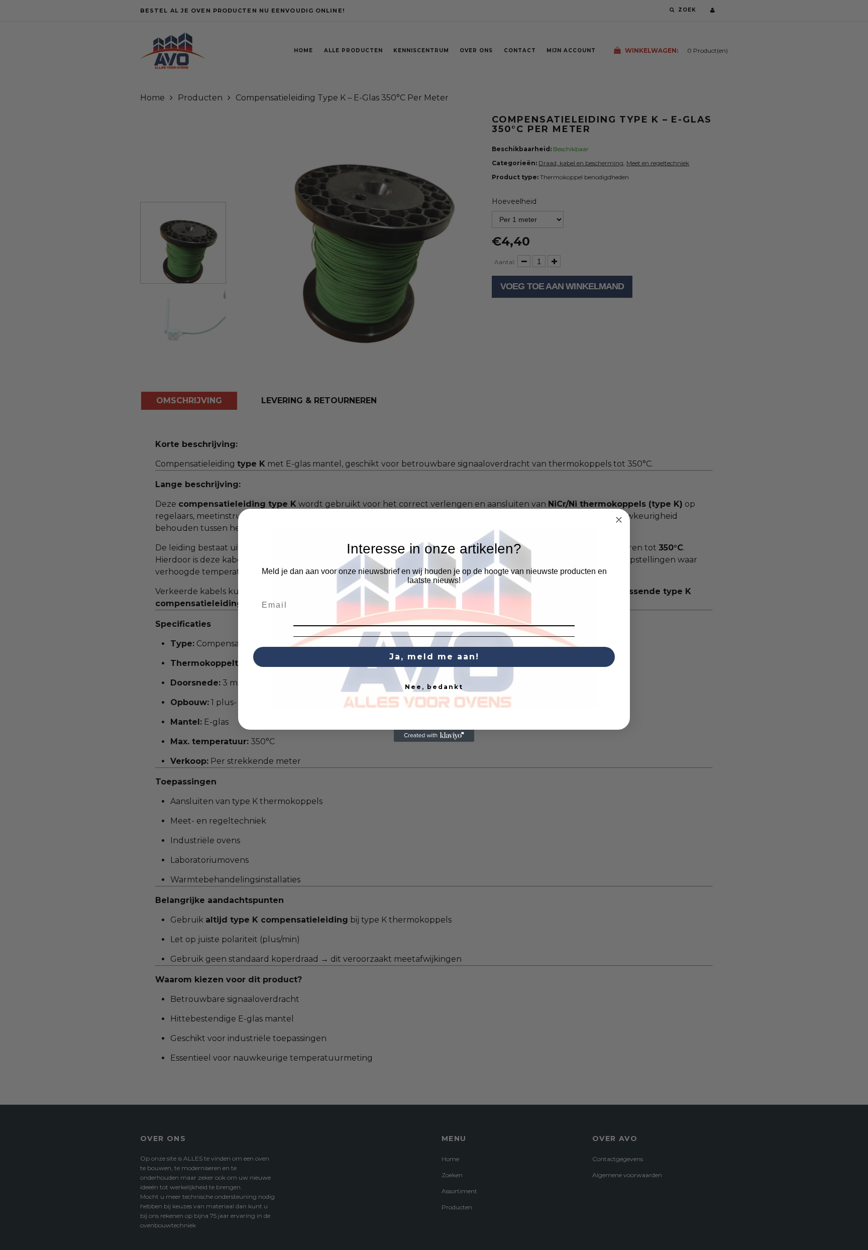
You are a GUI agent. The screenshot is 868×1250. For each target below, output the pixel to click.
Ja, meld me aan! (434, 656)
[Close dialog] (619, 520)
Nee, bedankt (434, 687)
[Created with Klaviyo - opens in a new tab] (434, 736)
